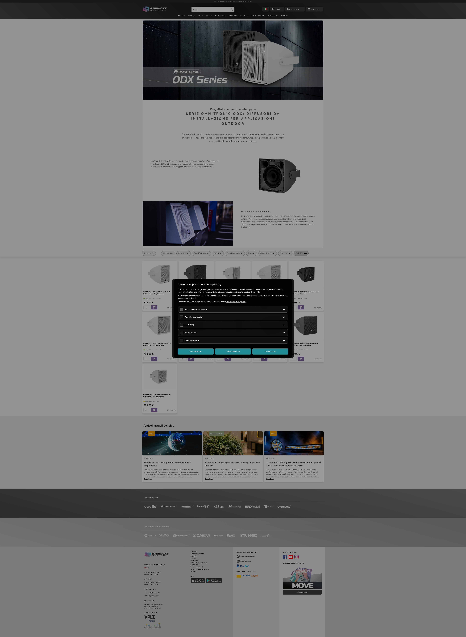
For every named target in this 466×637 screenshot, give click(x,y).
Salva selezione (233, 351)
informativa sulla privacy (236, 301)
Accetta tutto (270, 351)
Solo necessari (195, 351)
